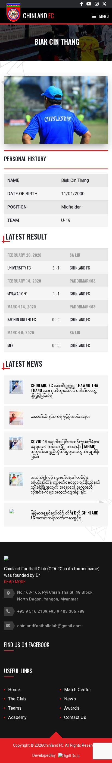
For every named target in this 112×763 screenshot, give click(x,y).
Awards (71, 708)
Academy (17, 717)
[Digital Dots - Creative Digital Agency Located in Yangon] (69, 755)
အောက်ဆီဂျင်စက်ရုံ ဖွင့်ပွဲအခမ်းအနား (60, 416)
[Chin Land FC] (36, 12)
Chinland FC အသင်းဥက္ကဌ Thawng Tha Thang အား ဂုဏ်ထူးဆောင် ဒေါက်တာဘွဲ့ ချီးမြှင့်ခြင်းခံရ (64, 390)
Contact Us (75, 717)
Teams (15, 708)
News (70, 698)
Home (14, 689)
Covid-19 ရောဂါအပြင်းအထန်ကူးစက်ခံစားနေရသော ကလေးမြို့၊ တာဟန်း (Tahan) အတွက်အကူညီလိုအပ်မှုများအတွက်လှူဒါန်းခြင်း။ (65, 448)
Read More (15, 581)
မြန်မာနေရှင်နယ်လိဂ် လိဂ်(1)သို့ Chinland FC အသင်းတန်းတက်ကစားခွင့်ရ (64, 515)
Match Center (77, 689)
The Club (17, 698)
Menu (103, 16)
